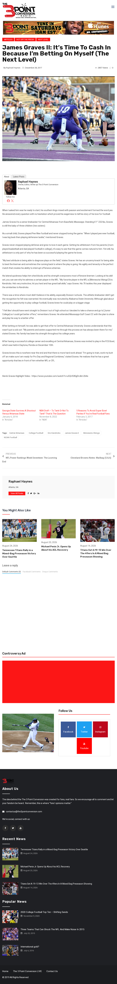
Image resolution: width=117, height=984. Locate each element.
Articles (8, 40)
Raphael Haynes (13, 68)
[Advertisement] (59, 682)
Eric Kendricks (54, 433)
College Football (36, 433)
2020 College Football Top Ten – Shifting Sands (44, 912)
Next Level (43, 40)
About (6, 177)
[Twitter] (12, 201)
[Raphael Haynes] (10, 187)
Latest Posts (18, 177)
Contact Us (52, 971)
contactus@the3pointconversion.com (24, 811)
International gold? (30, 946)
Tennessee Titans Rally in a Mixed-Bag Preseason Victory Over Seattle (19, 553)
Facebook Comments (32, 572)
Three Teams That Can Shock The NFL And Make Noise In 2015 (52, 929)
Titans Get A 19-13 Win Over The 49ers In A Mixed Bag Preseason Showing (95, 553)
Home (5, 971)
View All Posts (17, 493)
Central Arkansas (16, 433)
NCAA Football (10, 437)
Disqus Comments (50, 572)
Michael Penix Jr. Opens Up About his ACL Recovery (45, 866)
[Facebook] (8, 201)
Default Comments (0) (11, 572)
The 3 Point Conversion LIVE (27, 971)
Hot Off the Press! (25, 40)
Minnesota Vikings (91, 433)
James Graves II (72, 433)
